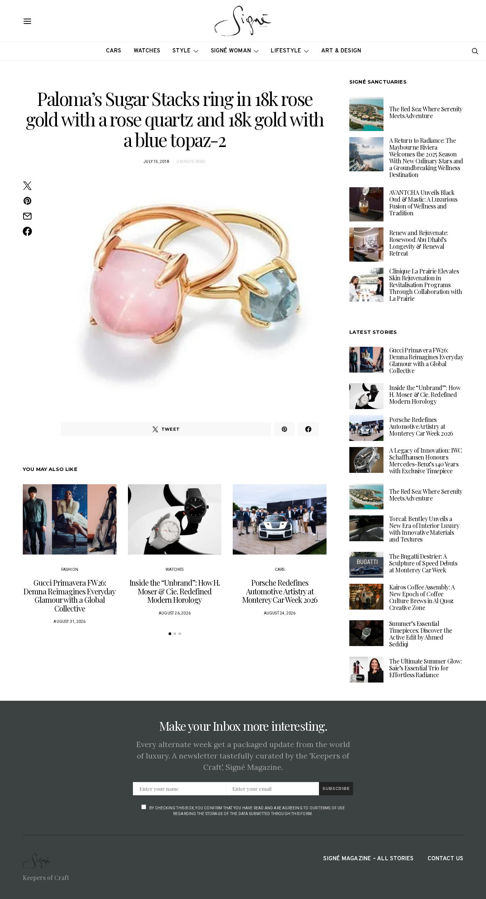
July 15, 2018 (156, 162)
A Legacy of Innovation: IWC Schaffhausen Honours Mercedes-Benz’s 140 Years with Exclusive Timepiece (425, 460)
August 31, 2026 (69, 621)
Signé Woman (231, 51)
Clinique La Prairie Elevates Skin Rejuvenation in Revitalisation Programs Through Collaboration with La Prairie (425, 284)
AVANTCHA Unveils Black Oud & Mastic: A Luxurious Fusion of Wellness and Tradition (423, 202)
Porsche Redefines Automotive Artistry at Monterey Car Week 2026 (279, 591)
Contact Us (445, 859)
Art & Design (341, 51)
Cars (114, 51)
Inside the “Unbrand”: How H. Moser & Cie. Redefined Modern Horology (174, 591)
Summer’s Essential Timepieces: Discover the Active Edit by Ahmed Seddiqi (420, 633)
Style (181, 51)
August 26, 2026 (175, 613)
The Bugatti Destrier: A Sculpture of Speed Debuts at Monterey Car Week (423, 563)
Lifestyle (286, 51)
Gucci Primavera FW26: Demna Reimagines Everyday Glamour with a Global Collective (69, 595)
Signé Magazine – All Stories (368, 859)
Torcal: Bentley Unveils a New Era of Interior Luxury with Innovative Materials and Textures (424, 529)
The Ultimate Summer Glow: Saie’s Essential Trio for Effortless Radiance (425, 668)
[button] (169, 633)
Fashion (69, 569)
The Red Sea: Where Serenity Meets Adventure (425, 112)
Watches (147, 51)
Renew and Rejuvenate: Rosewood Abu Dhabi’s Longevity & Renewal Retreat (418, 243)
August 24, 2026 (280, 613)
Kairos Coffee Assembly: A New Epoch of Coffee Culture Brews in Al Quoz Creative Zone (421, 597)
